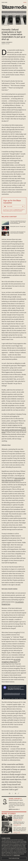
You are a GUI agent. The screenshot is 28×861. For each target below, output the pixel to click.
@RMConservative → (14, 809)
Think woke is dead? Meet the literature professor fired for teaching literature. (18, 817)
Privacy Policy (17, 209)
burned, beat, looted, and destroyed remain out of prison (14, 430)
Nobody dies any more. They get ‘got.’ (18, 226)
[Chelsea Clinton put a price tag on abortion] (7, 824)
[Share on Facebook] (9, 793)
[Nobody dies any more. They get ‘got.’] (5, 228)
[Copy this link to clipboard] (18, 793)
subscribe (4, 2)
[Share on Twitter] (12, 793)
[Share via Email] (15, 793)
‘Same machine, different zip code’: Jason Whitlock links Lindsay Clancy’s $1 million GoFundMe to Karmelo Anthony (19, 829)
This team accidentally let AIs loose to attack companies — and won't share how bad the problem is (18, 222)
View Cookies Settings (14, 858)
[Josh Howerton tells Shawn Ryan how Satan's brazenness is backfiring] (5, 233)
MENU (24, 2)
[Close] (26, 836)
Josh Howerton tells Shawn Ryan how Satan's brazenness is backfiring (17, 232)
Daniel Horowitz (7, 42)
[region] (14, 847)
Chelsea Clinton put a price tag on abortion (18, 823)
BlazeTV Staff (16, 832)
